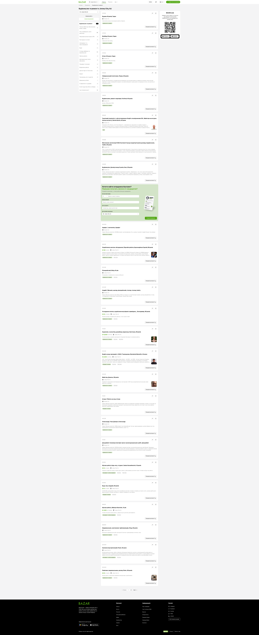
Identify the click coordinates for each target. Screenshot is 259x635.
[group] (89, 17)
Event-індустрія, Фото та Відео (87, 87)
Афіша (117, 617)
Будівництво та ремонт (85, 23)
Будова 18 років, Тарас (109, 16)
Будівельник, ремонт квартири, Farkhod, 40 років (117, 98)
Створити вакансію (150, 218)
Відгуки (144, 612)
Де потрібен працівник (107, 211)
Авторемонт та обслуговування (83, 43)
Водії (80, 48)
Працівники (87, 5)
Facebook (172, 608)
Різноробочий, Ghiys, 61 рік (110, 270)
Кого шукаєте (105, 205)
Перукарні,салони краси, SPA (86, 36)
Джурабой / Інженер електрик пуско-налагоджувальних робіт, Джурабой (125, 443)
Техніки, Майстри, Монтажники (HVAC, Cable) (87, 27)
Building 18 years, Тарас (109, 36)
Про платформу (145, 606)
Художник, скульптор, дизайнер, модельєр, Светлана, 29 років (121, 332)
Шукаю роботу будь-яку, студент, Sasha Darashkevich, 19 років (121, 465)
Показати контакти (150, 26)
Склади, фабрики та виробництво (84, 52)
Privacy (171, 631)
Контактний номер (106, 193)
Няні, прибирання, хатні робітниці (85, 32)
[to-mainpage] (84, 603)
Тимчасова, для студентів (86, 77)
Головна (81, 5)
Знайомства (119, 620)
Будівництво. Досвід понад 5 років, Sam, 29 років (117, 167)
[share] (152, 13)
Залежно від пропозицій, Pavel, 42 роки (114, 548)
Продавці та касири (84, 64)
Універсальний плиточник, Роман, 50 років (115, 76)
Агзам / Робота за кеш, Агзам (111, 399)
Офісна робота (83, 56)
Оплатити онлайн (175, 619)
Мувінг (81, 74)
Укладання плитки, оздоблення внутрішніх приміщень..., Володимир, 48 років (126, 311)
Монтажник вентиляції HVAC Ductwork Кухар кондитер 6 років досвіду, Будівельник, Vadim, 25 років (128, 144)
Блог (117, 625)
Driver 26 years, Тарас (108, 56)
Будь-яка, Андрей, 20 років (110, 486)
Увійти (150, 2)
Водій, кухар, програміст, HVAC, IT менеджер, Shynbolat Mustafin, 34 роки (124, 354)
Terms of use (177, 631)
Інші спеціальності (84, 90)
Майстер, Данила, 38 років (110, 377)
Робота (104, 2)
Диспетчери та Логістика (85, 70)
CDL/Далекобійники (120, 614)
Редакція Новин (146, 617)
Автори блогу (145, 614)
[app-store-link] (94, 624)
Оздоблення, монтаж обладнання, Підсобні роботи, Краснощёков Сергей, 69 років (127, 247)
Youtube (172, 611)
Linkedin (172, 616)
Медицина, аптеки (84, 80)
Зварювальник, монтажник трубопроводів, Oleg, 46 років (120, 528)
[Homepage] (82, 2)
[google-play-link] (84, 624)
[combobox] (105, 196)
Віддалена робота (84, 67)
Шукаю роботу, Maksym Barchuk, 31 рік (114, 507)
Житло (117, 609)
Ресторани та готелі (84, 40)
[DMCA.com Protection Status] (165, 631)
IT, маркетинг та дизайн (85, 83)
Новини (118, 622)
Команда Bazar (145, 620)
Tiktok (171, 613)
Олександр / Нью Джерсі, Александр (113, 421)
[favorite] (156, 13)
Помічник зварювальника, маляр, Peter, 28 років (117, 570)
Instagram (172, 606)
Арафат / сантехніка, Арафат (111, 227)
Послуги (110, 2)
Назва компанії (105, 199)
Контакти (144, 622)
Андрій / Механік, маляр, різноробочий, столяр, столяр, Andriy (121, 290)
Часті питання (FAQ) (146, 609)
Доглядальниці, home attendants (84, 60)
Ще (115, 2)
